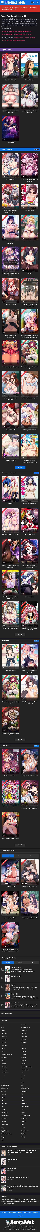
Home (4, 1212)
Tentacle (23, 1121)
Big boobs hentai (6, 34)
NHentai (32, 38)
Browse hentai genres (24, 31)
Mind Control (25, 1088)
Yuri (2, 1140)
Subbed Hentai (25, 1115)
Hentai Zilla (10, 1203)
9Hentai (3, 1201)
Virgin (3, 1137)
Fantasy (13, 989)
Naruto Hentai (26, 1199)
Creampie (19, 971)
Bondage (8, 856)
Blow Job (25, 969)
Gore (2, 1060)
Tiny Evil (13, 985)
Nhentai (12, 1199)
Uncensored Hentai (6, 1134)
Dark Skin (24, 998)
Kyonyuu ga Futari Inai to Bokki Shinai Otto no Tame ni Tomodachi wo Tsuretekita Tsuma (21, 1151)
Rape (2, 1106)
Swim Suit (24, 1118)
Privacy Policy (12, 1212)
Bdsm (3, 1030)
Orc (22, 1097)
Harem (23, 1063)
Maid (22, 1082)
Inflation (23, 1076)
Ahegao (17, 969)
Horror (23, 1073)
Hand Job (28, 971)
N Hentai (3, 1203)
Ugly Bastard (5, 1131)
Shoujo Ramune (16, 967)
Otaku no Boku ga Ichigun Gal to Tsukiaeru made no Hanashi (22, 1187)
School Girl (4, 1112)
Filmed (3, 1051)
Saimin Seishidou (16, 1003)
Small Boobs (5, 1115)
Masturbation (5, 1085)
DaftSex (18, 1199)
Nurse (3, 1097)
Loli (32, 971)
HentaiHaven (21, 40)
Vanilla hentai (27, 34)
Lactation (4, 1079)
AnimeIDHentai (18, 38)
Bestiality (24, 1030)
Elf (22, 1045)
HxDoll (36, 1201)
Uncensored (24, 1131)
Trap (2, 1128)
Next (19, 467)
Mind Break (4, 1088)
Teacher (3, 1121)
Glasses (20, 856)
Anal (21, 969)
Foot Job (17, 989)
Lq (2, 1082)
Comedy (23, 1039)
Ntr (22, 1094)
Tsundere (24, 1128)
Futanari (23, 1054)
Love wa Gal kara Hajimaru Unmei (17, 1177)
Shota (23, 1112)
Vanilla (23, 1134)
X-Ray (23, 1137)
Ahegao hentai (17, 34)
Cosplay (3, 1042)
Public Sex (24, 1103)
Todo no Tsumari (16, 976)
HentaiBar (13, 40)
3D (2, 1024)
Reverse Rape (25, 1106)
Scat (22, 1109)
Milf (22, 1085)
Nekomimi (24, 1091)
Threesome (4, 1124)
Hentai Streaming (26, 1067)
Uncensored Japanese (13, 1201)
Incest (3, 1076)
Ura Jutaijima (15, 994)
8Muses (33, 1199)
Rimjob (3, 1109)
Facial (23, 971)
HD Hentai (4, 1067)
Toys (22, 1124)
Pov (22, 1100)
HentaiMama (5, 40)
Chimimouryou (11, 1168)
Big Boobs (21, 996)
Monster (32, 856)
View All (36, 149)
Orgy (2, 1100)
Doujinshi (30, 1201)
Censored (13, 971)
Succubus (4, 1118)
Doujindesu (23, 1201)
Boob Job (32, 996)
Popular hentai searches (9, 31)
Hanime (26, 38)
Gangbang (4, 1057)
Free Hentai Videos (26, 989)
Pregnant (4, 1103)
